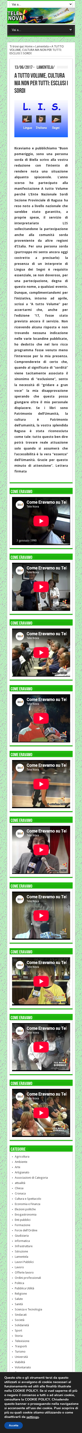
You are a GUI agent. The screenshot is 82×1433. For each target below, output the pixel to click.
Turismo (20, 1351)
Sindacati (21, 1314)
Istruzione (21, 1251)
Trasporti (21, 1346)
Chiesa (19, 1188)
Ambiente (21, 1162)
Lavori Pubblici (24, 1262)
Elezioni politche (25, 1209)
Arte (17, 1167)
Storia (19, 1335)
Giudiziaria (22, 1235)
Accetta (13, 1425)
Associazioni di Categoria (31, 1177)
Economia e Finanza (27, 1204)
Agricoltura (22, 1156)
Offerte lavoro (24, 1272)
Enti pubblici (23, 1220)
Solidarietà (22, 1325)
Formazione (22, 1225)
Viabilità (20, 1362)
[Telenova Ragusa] (41, 19)
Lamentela (42, 46)
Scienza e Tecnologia (28, 1309)
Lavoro (19, 1267)
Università (21, 1357)
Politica (19, 1283)
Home (29, 46)
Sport (18, 1330)
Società (19, 1320)
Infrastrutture (24, 1246)
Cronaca (20, 1193)
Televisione (22, 1341)
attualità (20, 1183)
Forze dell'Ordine (26, 1230)
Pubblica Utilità (24, 1288)
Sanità (19, 1304)
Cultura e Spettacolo (28, 1198)
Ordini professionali (28, 1277)
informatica (22, 1241)
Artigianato (22, 1172)
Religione (21, 1293)
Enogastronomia (25, 1214)
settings (32, 1417)
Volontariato (23, 1367)
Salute (19, 1299)
